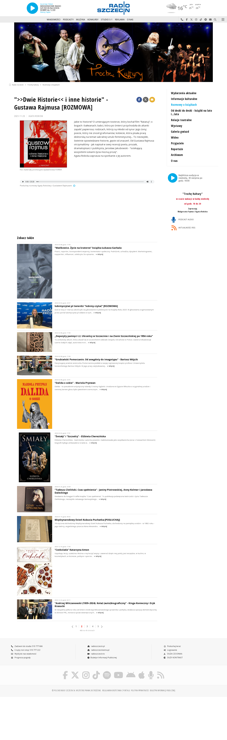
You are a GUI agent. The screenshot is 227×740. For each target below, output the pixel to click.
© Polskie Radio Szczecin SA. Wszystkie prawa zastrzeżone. (76, 690)
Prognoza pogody (22, 657)
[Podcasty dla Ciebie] (150, 671)
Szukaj (215, 19)
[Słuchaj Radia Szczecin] (32, 8)
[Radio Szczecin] (113, 8)
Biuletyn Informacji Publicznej (103, 657)
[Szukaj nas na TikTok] (96, 671)
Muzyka (80, 19)
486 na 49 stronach (87, 630)
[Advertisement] (34, 716)
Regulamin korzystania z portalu (116, 690)
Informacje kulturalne (184, 99)
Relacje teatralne (181, 120)
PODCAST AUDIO (186, 219)
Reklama (119, 19)
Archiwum (177, 155)
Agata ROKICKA (36, 116)
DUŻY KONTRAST (175, 657)
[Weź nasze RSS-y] (160, 671)
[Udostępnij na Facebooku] (139, 100)
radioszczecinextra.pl (99, 650)
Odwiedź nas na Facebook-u (186, 19)
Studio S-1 (106, 19)
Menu (223, 19)
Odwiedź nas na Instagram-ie (196, 19)
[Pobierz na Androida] (131, 671)
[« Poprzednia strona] (72, 626)
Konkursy (92, 19)
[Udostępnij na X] (145, 100)
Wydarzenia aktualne (183, 93)
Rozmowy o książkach (51, 85)
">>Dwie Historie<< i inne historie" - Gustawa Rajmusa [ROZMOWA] (61, 103)
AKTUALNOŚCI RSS (186, 227)
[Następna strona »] (102, 626)
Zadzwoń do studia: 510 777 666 (28, 646)
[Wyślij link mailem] (152, 100)
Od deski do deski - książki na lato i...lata (191, 112)
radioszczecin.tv (97, 653)
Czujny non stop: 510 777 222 (27, 650)
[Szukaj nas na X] (75, 671)
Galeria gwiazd (180, 131)
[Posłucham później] (74, 185)
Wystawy (176, 126)
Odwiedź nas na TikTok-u (201, 19)
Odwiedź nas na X (191, 19)
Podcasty (68, 19)
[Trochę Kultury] (113, 52)
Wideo (175, 137)
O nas (130, 19)
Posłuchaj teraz (174, 646)
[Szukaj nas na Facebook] (65, 671)
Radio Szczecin (18, 85)
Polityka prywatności (140, 690)
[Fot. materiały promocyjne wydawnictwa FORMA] (43, 144)
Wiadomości (54, 19)
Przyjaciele (177, 143)
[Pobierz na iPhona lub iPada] (141, 671)
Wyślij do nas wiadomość (210, 19)
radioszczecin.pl (97, 646)
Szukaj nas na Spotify (205, 19)
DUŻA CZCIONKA (174, 653)
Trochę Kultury (33, 85)
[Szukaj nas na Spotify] (106, 671)
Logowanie (172, 650)
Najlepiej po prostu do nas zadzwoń (182, 19)
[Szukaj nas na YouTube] (118, 671)
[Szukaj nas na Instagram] (86, 671)
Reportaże (177, 149)
